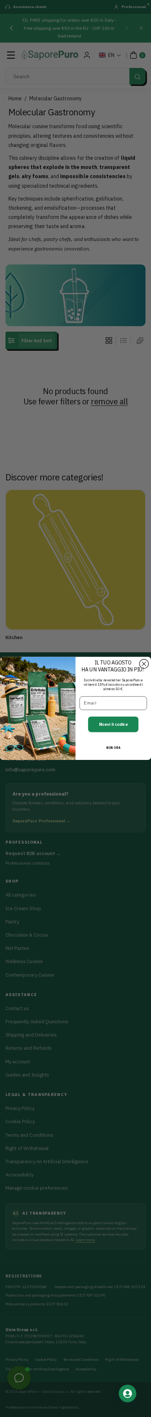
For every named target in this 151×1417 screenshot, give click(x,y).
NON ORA (113, 748)
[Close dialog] (143, 663)
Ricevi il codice (113, 724)
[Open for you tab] (127, 1393)
